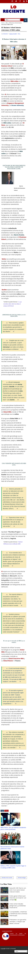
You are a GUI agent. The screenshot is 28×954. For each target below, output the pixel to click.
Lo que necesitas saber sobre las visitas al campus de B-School (12, 304)
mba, (19, 34)
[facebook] (20, 1)
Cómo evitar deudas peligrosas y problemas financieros (17, 905)
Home (2, 23)
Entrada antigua (22, 877)
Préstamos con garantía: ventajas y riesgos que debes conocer (17, 921)
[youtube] (24, 1)
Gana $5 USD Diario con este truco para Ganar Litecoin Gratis (17, 890)
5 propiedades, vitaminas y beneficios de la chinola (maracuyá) (18, 913)
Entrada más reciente (7, 877)
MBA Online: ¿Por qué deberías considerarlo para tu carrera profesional (13, 828)
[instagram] (12, 1)
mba (7, 23)
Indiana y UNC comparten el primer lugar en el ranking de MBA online (13, 866)
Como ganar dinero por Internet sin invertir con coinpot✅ (17, 898)
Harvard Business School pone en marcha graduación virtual (12, 847)
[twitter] (16, 1)
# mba (6, 810)
